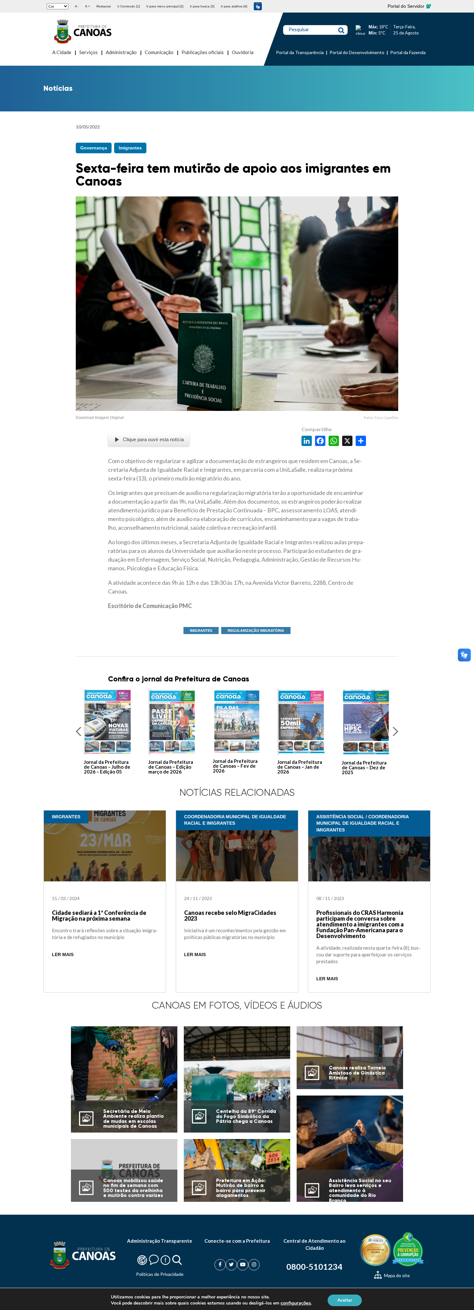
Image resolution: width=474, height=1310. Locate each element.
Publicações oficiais (203, 52)
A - (77, 6)
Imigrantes (130, 147)
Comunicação (159, 52)
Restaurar (103, 6)
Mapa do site (396, 1275)
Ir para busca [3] (202, 6)
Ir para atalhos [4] (234, 6)
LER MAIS (63, 954)
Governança (93, 147)
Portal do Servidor (407, 6)
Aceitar (344, 1300)
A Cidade (61, 52)
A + (87, 6)
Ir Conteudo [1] (128, 6)
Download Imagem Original (100, 417)
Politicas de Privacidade (159, 1274)
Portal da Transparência (300, 52)
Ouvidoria (242, 52)
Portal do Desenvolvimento (357, 52)
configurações (296, 1303)
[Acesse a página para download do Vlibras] (258, 6)
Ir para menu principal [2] (164, 6)
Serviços (88, 52)
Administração (121, 52)
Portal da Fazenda (408, 52)
